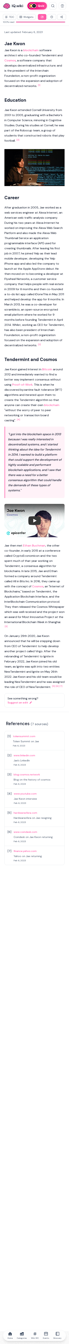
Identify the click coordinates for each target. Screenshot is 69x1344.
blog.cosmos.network (27, 774)
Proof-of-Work (22, 385)
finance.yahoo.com (25, 851)
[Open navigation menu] (62, 5)
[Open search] (52, 5)
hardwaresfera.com (25, 812)
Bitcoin (47, 369)
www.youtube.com (25, 793)
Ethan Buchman (34, 545)
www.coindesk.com (25, 832)
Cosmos (10, 60)
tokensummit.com (24, 736)
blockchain (31, 50)
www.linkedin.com (24, 755)
